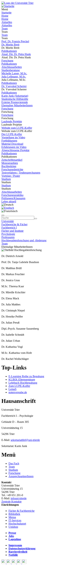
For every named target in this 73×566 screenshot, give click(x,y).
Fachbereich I (9, 227)
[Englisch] (7, 207)
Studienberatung (10, 70)
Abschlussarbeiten (11, 66)
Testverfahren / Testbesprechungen (20, 172)
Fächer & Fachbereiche (22, 510)
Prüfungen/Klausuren (13, 198)
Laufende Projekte (11, 121)
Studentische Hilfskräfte (14, 98)
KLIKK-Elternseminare (22, 379)
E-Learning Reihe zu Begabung (26, 376)
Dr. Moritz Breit (10, 44)
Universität (7, 221)
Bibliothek (14, 513)
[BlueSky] (9, 562)
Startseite (6, 12)
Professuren (8, 237)
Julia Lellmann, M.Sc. (13, 76)
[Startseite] (17, 2)
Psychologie (8, 234)
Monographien (9, 163)
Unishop (13, 526)
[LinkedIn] (24, 562)
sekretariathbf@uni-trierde (25, 439)
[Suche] (2, 215)
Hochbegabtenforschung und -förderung (23, 240)
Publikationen (9, 50)
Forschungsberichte (12, 169)
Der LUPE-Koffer (11, 134)
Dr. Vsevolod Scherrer (14, 86)
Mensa (12, 517)
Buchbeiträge (8, 166)
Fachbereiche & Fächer (14, 224)
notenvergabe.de (18, 392)
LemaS (12, 389)
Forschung (7, 60)
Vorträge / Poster (10, 175)
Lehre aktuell (8, 201)
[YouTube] (14, 562)
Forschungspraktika (12, 195)
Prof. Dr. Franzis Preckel (15, 41)
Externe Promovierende (14, 102)
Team (4, 28)
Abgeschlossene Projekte (15, 150)
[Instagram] (19, 562)
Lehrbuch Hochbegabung (23, 382)
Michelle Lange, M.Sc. (14, 73)
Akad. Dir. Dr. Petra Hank (16, 54)
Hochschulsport (17, 523)
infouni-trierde (19, 498)
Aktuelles (6, 22)
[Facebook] (4, 562)
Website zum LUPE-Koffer (16, 127)
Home (4, 15)
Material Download (12, 143)
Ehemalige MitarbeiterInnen (17, 105)
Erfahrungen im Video (13, 147)
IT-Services (15, 520)
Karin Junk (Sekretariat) (14, 95)
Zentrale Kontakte (11, 501)
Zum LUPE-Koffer (19, 385)
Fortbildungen (9, 140)
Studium (6, 179)
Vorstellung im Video (13, 137)
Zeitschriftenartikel (11, 159)
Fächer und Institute (12, 230)
